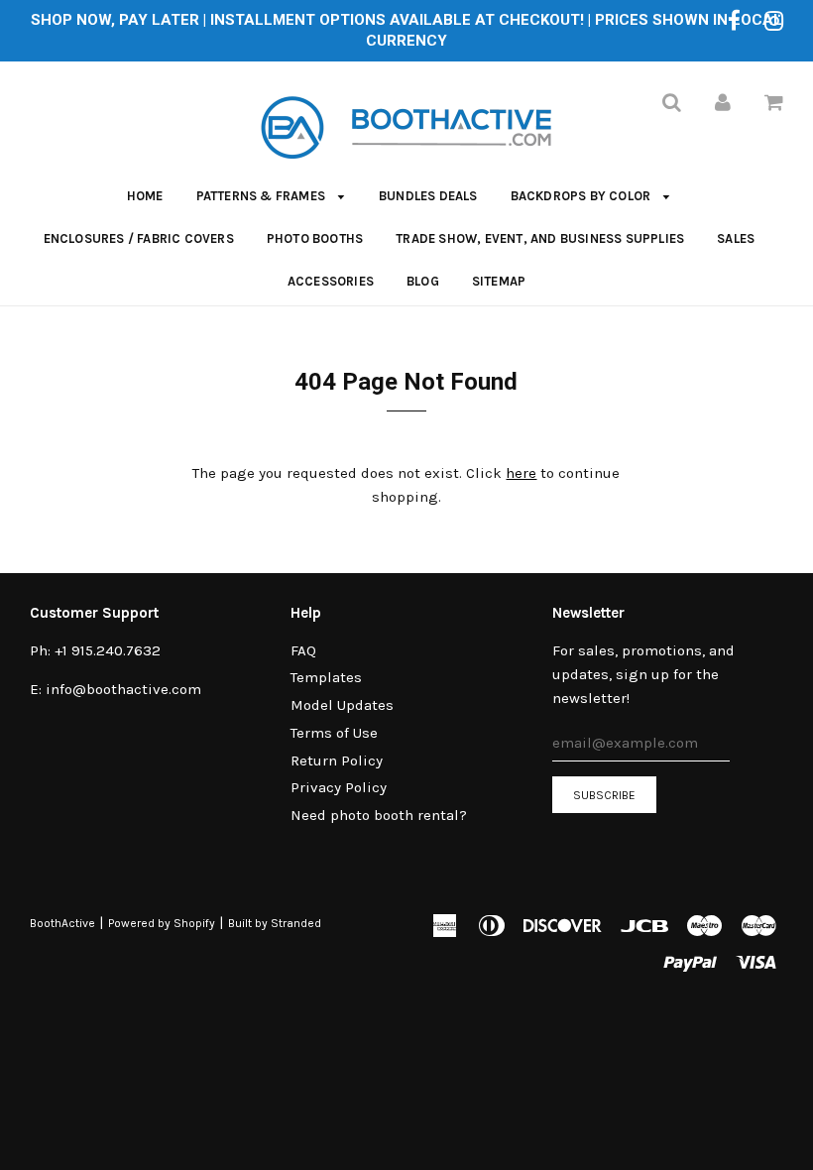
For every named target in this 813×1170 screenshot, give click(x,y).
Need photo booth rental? (378, 815)
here (521, 473)
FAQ (303, 650)
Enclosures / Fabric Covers (139, 238)
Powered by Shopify (161, 923)
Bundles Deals (428, 195)
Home (145, 195)
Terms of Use (334, 733)
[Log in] (723, 102)
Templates (326, 677)
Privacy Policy (338, 787)
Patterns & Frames (262, 195)
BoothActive (62, 923)
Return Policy (336, 760)
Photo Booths (315, 238)
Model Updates (342, 705)
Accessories (331, 281)
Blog (422, 281)
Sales (736, 238)
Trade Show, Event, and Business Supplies (540, 238)
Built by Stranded (274, 923)
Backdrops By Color (582, 195)
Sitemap (498, 281)
